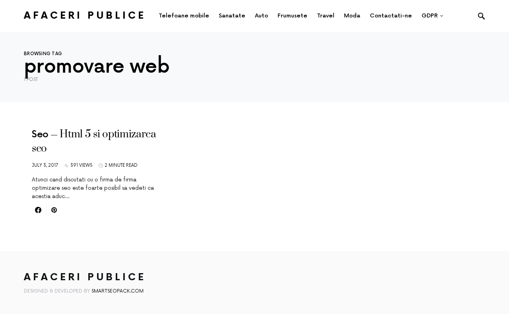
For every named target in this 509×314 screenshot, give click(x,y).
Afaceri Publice (85, 15)
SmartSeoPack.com (117, 291)
